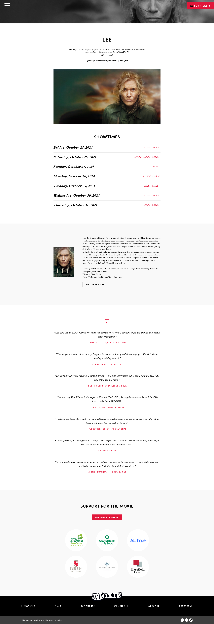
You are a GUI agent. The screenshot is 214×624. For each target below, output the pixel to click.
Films (58, 606)
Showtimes (28, 606)
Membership (121, 606)
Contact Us (186, 606)
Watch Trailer (95, 284)
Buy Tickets (88, 606)
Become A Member (107, 517)
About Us (153, 606)
